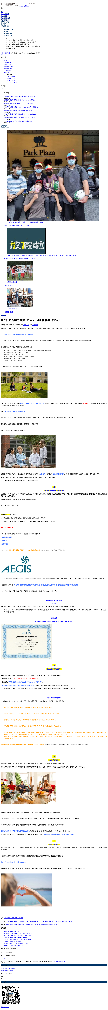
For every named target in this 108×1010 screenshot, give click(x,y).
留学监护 (35, 325)
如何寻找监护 (13, 918)
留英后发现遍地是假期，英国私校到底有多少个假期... (20, 258)
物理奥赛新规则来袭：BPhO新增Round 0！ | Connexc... (20, 117)
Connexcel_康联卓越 (23, 6)
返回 (2, 55)
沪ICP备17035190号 (59, 962)
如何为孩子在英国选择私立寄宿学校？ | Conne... (18, 933)
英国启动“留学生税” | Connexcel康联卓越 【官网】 (19, 110)
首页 (2, 53)
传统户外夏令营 (9, 285)
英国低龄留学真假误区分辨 (12, 931)
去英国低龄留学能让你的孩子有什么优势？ (17, 943)
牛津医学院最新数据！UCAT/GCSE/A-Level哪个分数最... (21, 107)
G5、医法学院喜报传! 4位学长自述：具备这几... (18, 939)
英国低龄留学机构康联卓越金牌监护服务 (16, 937)
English (3, 958)
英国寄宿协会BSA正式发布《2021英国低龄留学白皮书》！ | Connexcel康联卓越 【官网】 (31, 924)
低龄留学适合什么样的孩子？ (13, 941)
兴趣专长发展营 (9, 312)
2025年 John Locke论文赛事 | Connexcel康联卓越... (18, 121)
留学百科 (7, 53)
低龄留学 (6, 918)
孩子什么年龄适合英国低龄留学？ (14, 945)
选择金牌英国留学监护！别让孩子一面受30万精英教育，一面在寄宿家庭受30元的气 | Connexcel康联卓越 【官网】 (39, 921)
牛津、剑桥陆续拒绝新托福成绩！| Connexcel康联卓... (20, 114)
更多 (2, 88)
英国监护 (20, 918)
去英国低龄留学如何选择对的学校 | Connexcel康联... (19, 100)
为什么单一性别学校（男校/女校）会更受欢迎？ (18, 935)
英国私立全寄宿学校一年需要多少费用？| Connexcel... (20, 96)
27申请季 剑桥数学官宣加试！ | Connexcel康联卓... (19, 103)
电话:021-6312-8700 (6, 968)
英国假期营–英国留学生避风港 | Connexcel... (17, 225)
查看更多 (3, 315)
